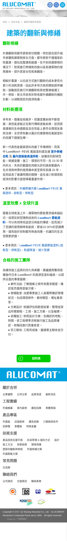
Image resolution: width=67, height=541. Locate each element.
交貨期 (6, 467)
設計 (56, 440)
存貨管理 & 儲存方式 (38, 440)
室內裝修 (22, 408)
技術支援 (10, 433)
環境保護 (36, 444)
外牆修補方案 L (29, 188)
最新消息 (51, 394)
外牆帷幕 (8, 408)
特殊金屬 (31, 426)
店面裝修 (19, 421)
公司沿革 (22, 394)
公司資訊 (8, 481)
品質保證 (36, 394)
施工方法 (8, 444)
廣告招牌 (36, 408)
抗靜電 (6, 426)
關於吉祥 (10, 388)
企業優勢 (8, 394)
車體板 (18, 426)
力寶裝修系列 (50, 421)
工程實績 (10, 401)
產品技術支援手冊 (13, 440)
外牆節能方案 (10, 453)
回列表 (36, 358)
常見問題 (10, 461)
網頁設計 (23, 519)
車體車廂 (51, 408)
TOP (61, 522)
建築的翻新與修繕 (13, 449)
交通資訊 (22, 481)
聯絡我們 (10, 474)
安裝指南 (22, 444)
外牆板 (6, 421)
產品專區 (10, 415)
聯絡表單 (36, 481)
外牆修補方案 (34, 449)
